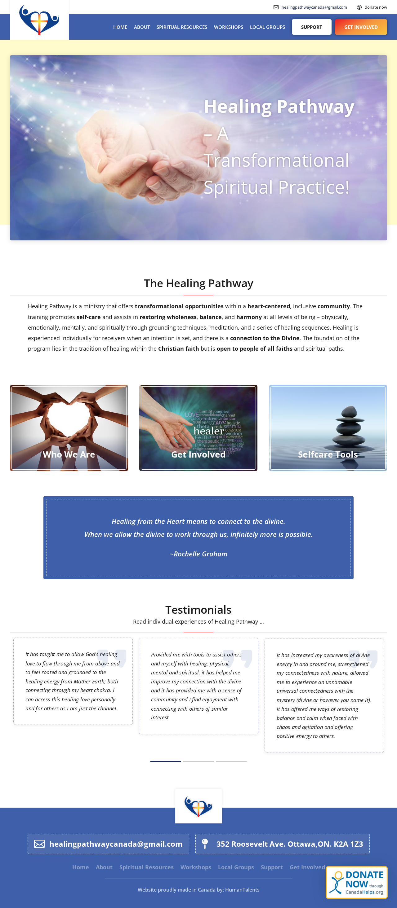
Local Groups (267, 27)
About (142, 27)
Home (120, 27)
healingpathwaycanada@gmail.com (314, 7)
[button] (165, 760)
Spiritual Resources (182, 27)
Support (311, 27)
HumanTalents (242, 889)
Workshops (228, 27)
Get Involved (361, 27)
